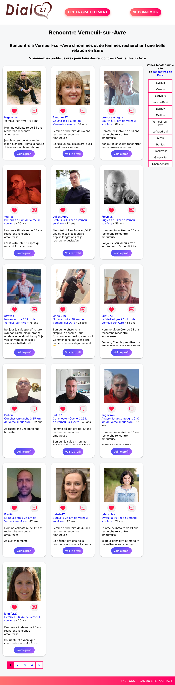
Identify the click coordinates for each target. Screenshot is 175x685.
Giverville (160, 157)
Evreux (160, 82)
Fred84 (9, 514)
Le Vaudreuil (160, 131)
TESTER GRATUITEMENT (87, 12)
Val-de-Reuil (160, 102)
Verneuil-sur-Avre (160, 123)
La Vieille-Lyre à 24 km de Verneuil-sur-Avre (118, 321)
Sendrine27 (60, 117)
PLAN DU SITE (147, 680)
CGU (132, 680)
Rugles (160, 144)
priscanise (108, 514)
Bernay (160, 108)
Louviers (160, 95)
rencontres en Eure (162, 73)
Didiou (8, 415)
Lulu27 (57, 415)
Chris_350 (59, 316)
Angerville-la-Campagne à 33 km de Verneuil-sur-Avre (121, 420)
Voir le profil (24, 154)
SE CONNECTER (146, 12)
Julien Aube (60, 216)
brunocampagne (112, 117)
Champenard (160, 164)
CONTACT (165, 680)
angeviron (108, 415)
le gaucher (11, 117)
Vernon (160, 89)
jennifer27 (10, 613)
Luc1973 (107, 316)
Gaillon (160, 115)
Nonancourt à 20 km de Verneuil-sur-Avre (19, 321)
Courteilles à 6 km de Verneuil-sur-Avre (67, 122)
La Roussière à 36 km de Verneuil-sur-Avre (20, 519)
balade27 (59, 514)
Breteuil (160, 138)
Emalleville (160, 151)
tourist (8, 216)
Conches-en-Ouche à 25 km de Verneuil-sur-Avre (22, 420)
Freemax (107, 216)
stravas (9, 316)
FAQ (123, 680)
